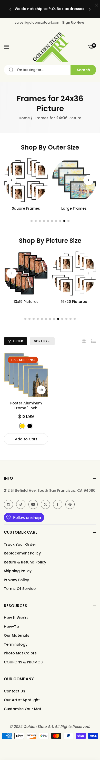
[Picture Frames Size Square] (26, 180)
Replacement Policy (22, 553)
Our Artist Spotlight (22, 699)
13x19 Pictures (26, 301)
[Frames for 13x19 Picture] (26, 273)
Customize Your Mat (22, 708)
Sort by (40, 341)
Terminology (15, 644)
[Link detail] (8, 504)
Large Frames (74, 208)
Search (83, 69)
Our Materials (16, 635)
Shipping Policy (18, 570)
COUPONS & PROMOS (23, 662)
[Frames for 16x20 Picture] (74, 273)
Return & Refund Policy (25, 562)
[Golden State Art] (50, 47)
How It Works (16, 617)
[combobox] (50, 70)
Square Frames (26, 208)
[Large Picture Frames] (74, 180)
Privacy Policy (16, 579)
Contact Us (14, 691)
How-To (11, 626)
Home (24, 118)
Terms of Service (20, 588)
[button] (10, 9)
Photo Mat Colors (20, 653)
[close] (96, 5)
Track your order (20, 544)
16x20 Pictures (74, 301)
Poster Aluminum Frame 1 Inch (26, 405)
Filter (18, 341)
